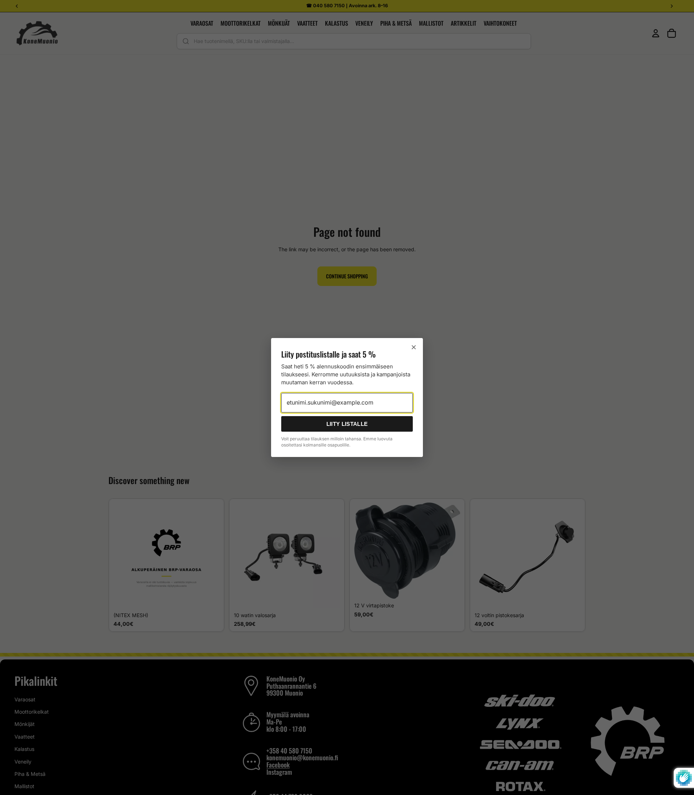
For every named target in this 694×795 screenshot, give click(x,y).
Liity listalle (347, 424)
